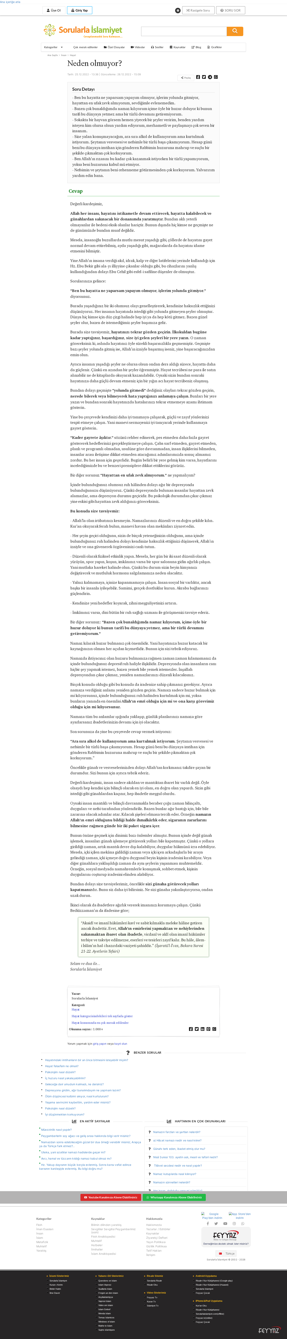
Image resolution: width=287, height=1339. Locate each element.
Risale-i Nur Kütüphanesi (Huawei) (212, 1285)
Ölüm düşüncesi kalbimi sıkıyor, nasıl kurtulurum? (77, 1096)
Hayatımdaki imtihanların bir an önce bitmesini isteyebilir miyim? (86, 1060)
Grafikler (216, 47)
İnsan (64, 55)
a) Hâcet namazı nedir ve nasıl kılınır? (177, 1140)
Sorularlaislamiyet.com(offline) (210, 1314)
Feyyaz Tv (152, 1297)
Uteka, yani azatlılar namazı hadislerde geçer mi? (73, 1152)
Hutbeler (96, 1245)
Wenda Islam (104, 1313)
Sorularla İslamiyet (58, 1281)
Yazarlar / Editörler (158, 1229)
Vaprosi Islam (104, 1301)
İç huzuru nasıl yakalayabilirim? (65, 1078)
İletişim (150, 1254)
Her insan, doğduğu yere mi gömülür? (177, 1190)
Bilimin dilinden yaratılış (106, 1224)
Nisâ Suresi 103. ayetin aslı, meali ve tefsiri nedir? (185, 1157)
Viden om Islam (105, 1305)
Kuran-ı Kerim (56, 1285)
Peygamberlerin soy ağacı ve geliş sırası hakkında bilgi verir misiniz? (85, 1136)
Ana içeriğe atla (10, 2)
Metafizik (42, 1242)
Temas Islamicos (106, 1317)
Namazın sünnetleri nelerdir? (171, 1182)
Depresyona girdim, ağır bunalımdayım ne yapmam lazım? (83, 1090)
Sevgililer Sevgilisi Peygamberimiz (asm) (113, 1230)
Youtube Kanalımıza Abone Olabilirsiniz (112, 1197)
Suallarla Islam (105, 1289)
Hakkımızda (154, 1224)
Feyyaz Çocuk (203, 1293)
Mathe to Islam (105, 1326)
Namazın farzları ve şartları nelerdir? (177, 1132)
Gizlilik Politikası (156, 1246)
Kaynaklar (152, 1233)
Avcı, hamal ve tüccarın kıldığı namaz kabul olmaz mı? (76, 1158)
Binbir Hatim (55, 1289)
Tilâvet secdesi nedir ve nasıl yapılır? (177, 1165)
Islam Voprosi (104, 1285)
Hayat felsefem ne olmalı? (62, 1066)
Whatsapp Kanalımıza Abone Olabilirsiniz (176, 1197)
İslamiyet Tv (153, 1305)
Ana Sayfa (52, 55)
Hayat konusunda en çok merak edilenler (100, 1023)
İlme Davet (55, 1293)
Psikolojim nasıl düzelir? (60, 1072)
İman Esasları (44, 1229)
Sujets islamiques (106, 1330)
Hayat (73, 55)
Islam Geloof (104, 1309)
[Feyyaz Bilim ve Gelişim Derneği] (226, 1236)
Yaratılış (41, 1250)
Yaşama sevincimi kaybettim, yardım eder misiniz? (78, 1102)
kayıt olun (120, 1043)
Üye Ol (55, 10)
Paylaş (187, 77)
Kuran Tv (151, 1301)
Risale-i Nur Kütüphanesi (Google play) (214, 1281)
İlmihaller (97, 1249)
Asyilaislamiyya (105, 1297)
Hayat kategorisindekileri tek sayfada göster (102, 1016)
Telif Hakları (153, 1250)
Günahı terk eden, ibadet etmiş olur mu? (179, 1148)
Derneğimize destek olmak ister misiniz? (226, 1243)
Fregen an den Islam (108, 1293)
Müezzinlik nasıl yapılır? (56, 1129)
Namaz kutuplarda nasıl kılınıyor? (174, 1174)
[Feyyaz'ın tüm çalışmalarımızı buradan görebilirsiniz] (270, 1329)
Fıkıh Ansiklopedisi (103, 1236)
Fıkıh (39, 1224)
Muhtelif (41, 1246)
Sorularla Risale (154, 1281)
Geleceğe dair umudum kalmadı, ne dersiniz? (74, 1084)
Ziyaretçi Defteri (156, 1237)
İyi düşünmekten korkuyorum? (65, 1114)
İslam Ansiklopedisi (103, 1253)
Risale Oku (152, 1285)
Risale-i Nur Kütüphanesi (207, 1310)
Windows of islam (106, 1321)
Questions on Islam (107, 1281)
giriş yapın (99, 1043)
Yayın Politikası (156, 1242)
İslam (39, 1237)
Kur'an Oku (201, 1305)
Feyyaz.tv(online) (204, 1318)
